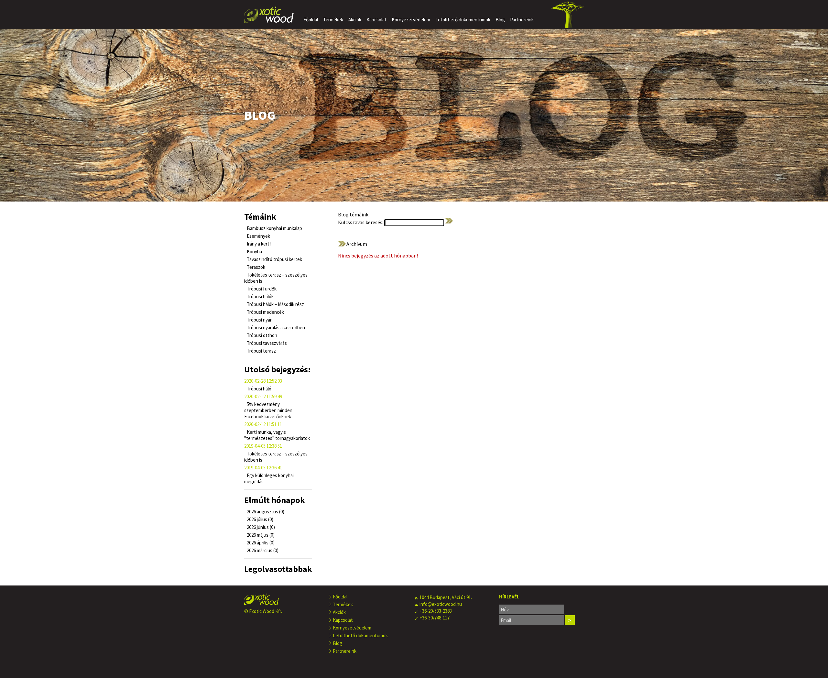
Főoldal (310, 19)
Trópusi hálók (260, 296)
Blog (500, 19)
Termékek (333, 19)
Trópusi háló (258, 389)
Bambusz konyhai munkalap (274, 228)
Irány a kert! (258, 244)
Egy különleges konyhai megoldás (269, 478)
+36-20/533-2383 (435, 611)
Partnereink (522, 19)
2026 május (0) (260, 535)
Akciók (354, 19)
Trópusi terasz (261, 351)
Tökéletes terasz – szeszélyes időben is (276, 278)
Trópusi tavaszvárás (266, 343)
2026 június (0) (260, 527)
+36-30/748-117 (434, 618)
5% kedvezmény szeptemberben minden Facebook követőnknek (268, 410)
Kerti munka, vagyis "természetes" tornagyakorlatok (277, 435)
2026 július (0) (259, 519)
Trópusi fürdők (261, 289)
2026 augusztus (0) (265, 511)
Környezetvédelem (411, 19)
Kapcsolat (376, 19)
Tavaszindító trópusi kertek (274, 259)
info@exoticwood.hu (440, 604)
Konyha (254, 251)
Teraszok (255, 267)
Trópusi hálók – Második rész (275, 304)
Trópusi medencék (265, 312)
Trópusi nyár (259, 320)
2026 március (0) (262, 550)
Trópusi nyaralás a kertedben (275, 327)
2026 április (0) (260, 543)
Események (258, 236)
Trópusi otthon (261, 335)
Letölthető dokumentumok (462, 19)
